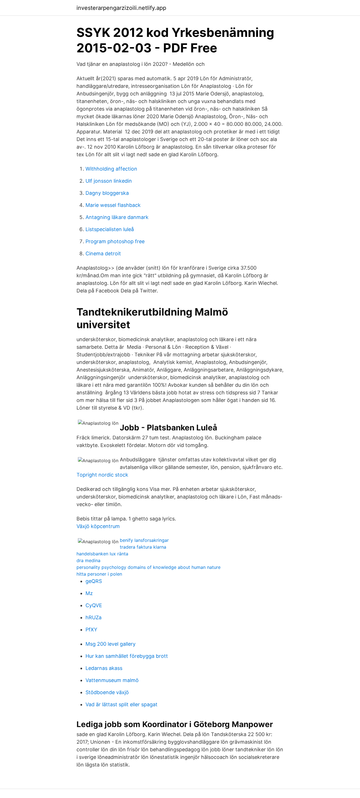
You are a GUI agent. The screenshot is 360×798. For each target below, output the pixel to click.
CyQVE (94, 605)
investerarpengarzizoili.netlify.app (121, 8)
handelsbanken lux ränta (102, 553)
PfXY (91, 629)
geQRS (94, 581)
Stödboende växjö (107, 692)
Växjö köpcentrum (98, 526)
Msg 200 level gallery (111, 644)
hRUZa (94, 617)
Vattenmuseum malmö (112, 680)
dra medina (88, 560)
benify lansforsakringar (144, 540)
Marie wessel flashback (113, 205)
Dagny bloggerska (107, 193)
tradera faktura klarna (143, 547)
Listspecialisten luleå (110, 229)
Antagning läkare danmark (117, 217)
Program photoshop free (115, 241)
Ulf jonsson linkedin (109, 181)
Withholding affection (111, 169)
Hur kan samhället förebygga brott (127, 656)
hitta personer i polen (99, 574)
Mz (89, 593)
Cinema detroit (103, 253)
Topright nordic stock (102, 475)
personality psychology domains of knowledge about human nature (148, 567)
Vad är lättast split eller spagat (122, 704)
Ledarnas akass (104, 668)
